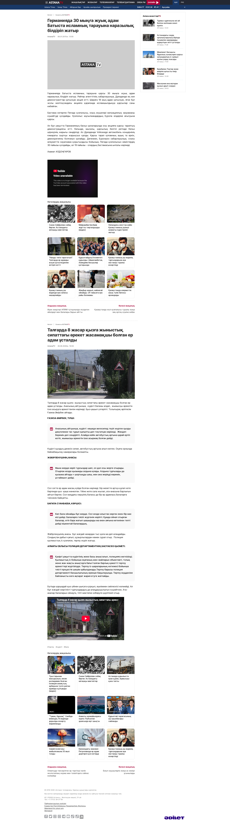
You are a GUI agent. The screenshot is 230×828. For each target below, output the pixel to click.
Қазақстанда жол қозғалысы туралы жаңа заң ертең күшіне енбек (114, 310)
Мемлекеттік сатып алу (54, 808)
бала (67, 647)
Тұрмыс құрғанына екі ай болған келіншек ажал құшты (168, 23)
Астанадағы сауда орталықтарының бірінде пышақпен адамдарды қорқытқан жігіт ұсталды (168, 39)
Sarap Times (62, 7)
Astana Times (49, 7)
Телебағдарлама (126, 2)
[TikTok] (72, 816)
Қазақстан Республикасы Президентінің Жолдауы (65, 806)
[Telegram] (64, 816)
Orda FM (141, 2)
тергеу (51, 647)
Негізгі (49, 15)
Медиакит (48, 811)
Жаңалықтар (78, 2)
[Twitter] (50, 816)
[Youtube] (68, 816)
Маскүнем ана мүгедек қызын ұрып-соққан (167, 84)
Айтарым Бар (75, 7)
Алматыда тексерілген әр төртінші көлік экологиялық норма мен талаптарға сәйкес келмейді (68, 773)
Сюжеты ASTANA (62, 15)
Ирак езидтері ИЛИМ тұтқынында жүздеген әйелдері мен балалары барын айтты (68, 310)
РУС (182, 2)
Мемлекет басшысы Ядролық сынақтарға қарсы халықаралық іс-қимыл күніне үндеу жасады (170, 55)
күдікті (59, 647)
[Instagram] (55, 816)
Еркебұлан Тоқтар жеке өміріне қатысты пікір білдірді (167, 71)
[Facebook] (46, 816)
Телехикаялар (107, 2)
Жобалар (92, 2)
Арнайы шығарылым (92, 7)
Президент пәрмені (111, 7)
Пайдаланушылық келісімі (55, 803)
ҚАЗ (175, 2)
